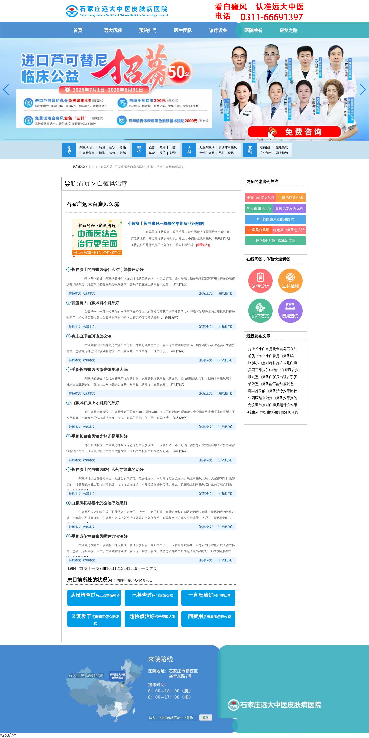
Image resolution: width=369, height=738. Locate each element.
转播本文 (75, 293)
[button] (6, 89)
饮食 (112, 153)
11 (113, 568)
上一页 (93, 568)
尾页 (153, 568)
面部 (152, 147)
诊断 (123, 147)
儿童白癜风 (206, 147)
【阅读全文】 (206, 293)
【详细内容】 (180, 284)
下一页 (143, 568)
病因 (102, 147)
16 (135, 568)
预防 (102, 153)
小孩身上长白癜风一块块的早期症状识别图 (166, 223)
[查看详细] (203, 245)
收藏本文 (89, 293)
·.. (273, 349)
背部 (173, 147)
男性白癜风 (226, 153)
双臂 (173, 153)
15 (130, 568)
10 (108, 568)
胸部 (152, 153)
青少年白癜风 (228, 147)
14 (126, 568)
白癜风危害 (86, 153)
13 (121, 568)
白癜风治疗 (86, 147)
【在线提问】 (225, 293)
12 (117, 568)
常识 (123, 153)
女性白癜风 (206, 153)
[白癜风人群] (189, 153)
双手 (163, 153)
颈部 (163, 147)
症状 (112, 147)
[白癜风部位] (139, 153)
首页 (84, 183)
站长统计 (8, 735)
